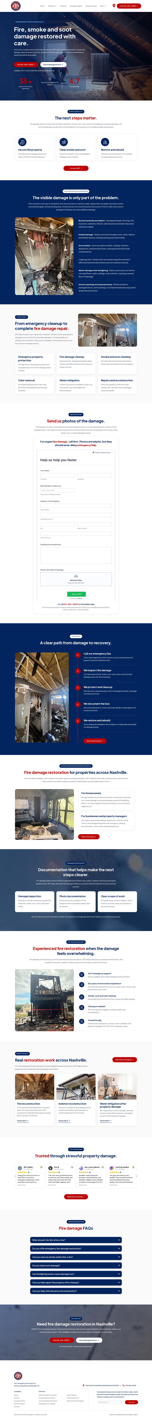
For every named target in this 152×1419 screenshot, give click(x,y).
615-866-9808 (71, 604)
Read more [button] (22, 1185)
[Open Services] (56, 6)
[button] (136, 1176)
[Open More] (105, 6)
